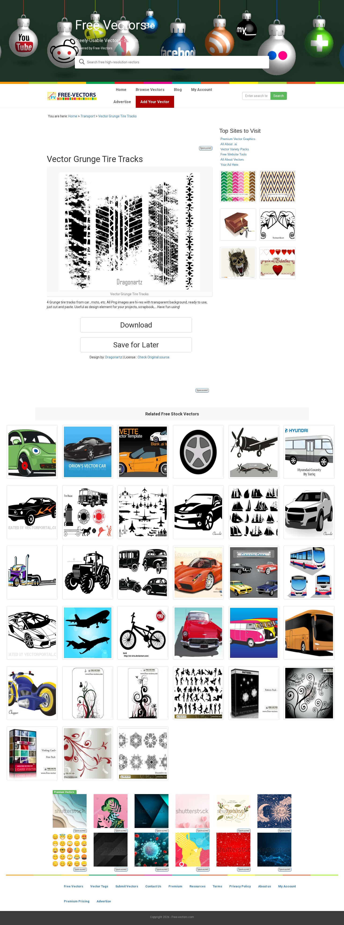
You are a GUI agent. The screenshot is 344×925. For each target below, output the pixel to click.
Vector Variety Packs (234, 149)
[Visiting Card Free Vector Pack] (32, 753)
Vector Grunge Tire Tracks (117, 116)
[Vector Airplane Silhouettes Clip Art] (142, 512)
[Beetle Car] (32, 452)
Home (72, 116)
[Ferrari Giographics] (198, 572)
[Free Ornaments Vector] (142, 693)
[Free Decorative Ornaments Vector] (142, 753)
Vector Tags (99, 886)
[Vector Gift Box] (238, 225)
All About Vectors (232, 159)
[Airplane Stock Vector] (87, 633)
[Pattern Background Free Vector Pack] (253, 693)
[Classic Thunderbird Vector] (198, 633)
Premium (175, 886)
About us (264, 886)
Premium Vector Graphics (237, 139)
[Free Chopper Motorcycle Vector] (32, 693)
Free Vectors (73, 886)
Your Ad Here (229, 164)
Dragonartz (113, 357)
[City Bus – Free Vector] (309, 572)
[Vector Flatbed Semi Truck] (32, 572)
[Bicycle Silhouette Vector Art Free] (142, 633)
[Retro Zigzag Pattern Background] (278, 186)
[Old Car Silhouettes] (142, 572)
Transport (88, 116)
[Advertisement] (132, 134)
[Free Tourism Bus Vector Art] (309, 633)
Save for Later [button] (136, 344)
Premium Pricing (76, 901)
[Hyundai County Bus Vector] (309, 452)
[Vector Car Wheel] (198, 452)
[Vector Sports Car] (32, 633)
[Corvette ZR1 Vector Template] (142, 452)
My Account (287, 886)
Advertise (104, 901)
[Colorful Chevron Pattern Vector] (238, 186)
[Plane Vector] (253, 452)
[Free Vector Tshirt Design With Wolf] (238, 263)
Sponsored (205, 148)
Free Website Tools (233, 154)
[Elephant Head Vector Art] (278, 225)
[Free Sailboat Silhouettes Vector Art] (253, 512)
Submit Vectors (126, 886)
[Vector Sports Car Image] (32, 512)
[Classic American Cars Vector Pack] (253, 572)
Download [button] (136, 324)
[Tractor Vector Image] (87, 572)
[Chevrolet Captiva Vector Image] (309, 512)
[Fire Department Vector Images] (87, 512)
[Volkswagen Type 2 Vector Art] (253, 633)
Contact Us (153, 886)
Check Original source (153, 357)
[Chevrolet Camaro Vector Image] (198, 512)
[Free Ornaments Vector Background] (87, 693)
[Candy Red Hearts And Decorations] (278, 263)
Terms (217, 886)
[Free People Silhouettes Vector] (198, 693)
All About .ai (228, 144)
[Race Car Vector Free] (87, 452)
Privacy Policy (240, 886)
